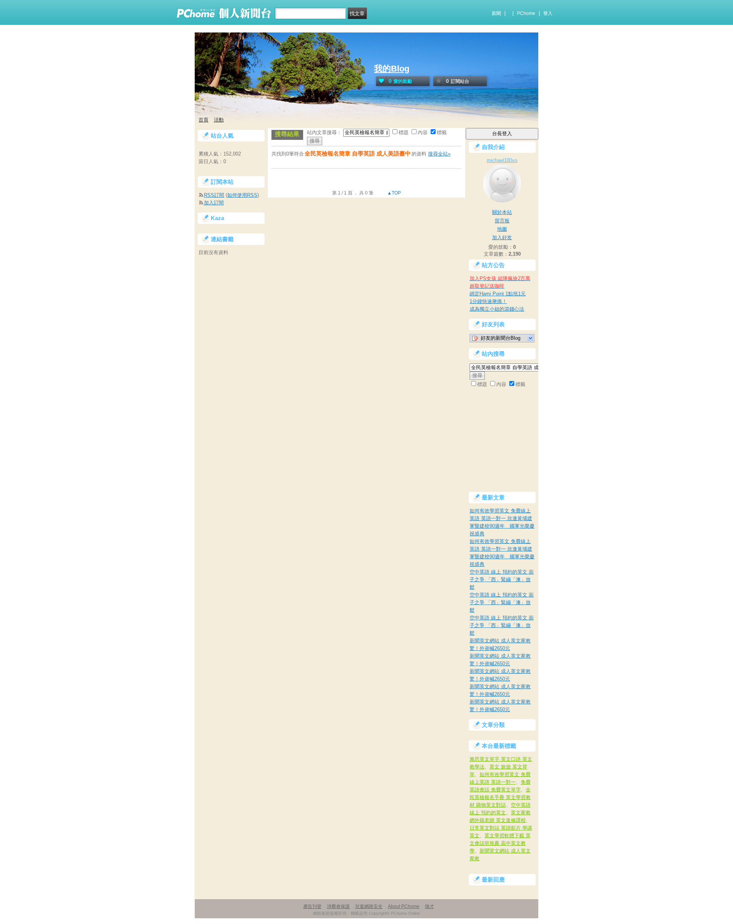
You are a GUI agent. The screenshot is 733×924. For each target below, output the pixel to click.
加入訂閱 (214, 203)
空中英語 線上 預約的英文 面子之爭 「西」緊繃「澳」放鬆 (502, 579)
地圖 (502, 229)
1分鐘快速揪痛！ (488, 301)
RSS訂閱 (214, 195)
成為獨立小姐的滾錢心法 (497, 309)
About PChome (404, 906)
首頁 (203, 120)
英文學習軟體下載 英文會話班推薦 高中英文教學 (500, 843)
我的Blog (391, 68)
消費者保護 (338, 906)
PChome (526, 13)
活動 (219, 120)
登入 (547, 13)
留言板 (502, 221)
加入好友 (502, 237)
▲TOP (393, 193)
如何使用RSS (242, 195)
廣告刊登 (312, 906)
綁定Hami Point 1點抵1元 (498, 294)
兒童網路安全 (369, 906)
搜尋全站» (439, 154)
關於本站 (502, 212)
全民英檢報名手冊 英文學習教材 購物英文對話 (500, 797)
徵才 (429, 906)
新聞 (496, 13)
